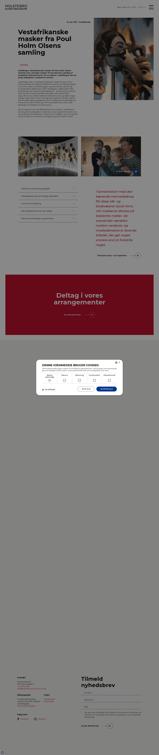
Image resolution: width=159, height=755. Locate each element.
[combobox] (116, 363)
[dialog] (79, 377)
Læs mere (105, 371)
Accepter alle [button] (106, 389)
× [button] (119, 362)
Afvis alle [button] (86, 389)
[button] (48, 389)
